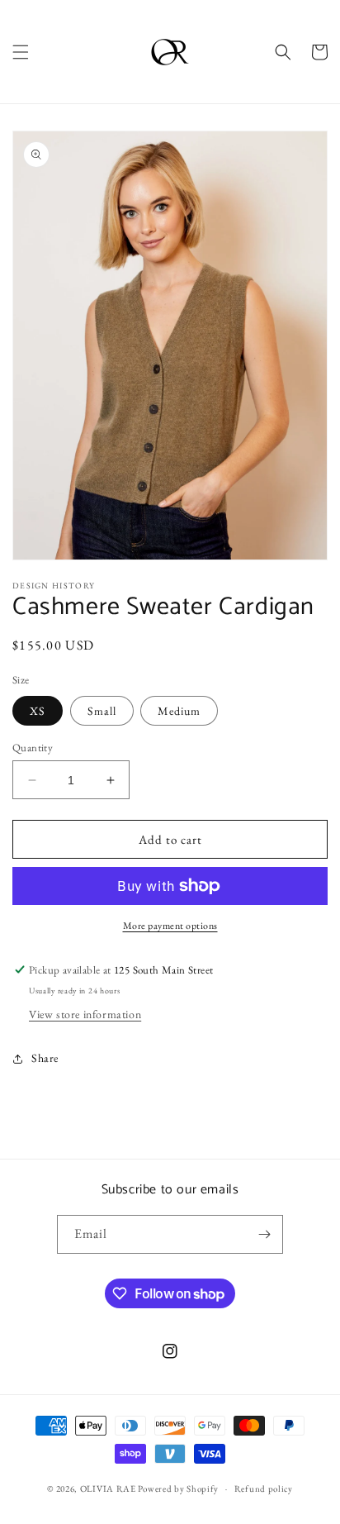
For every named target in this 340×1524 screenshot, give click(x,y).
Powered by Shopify (178, 1488)
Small (101, 710)
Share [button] (45, 1057)
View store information (85, 1014)
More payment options (170, 925)
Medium (179, 710)
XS (37, 710)
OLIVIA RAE (108, 1488)
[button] (20, 52)
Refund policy (263, 1488)
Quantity (32, 748)
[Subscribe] (264, 1234)
